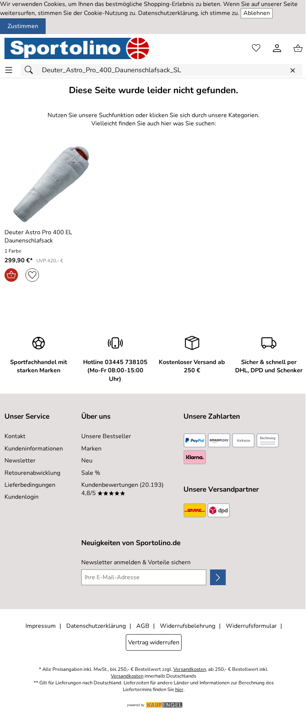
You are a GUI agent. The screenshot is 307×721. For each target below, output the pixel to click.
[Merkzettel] (256, 48)
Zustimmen (22, 26)
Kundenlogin (21, 497)
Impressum (40, 626)
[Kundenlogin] (277, 48)
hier (179, 690)
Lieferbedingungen (29, 485)
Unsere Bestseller (106, 436)
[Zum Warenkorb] (298, 48)
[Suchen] (30, 70)
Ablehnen (256, 13)
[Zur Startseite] (76, 48)
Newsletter (20, 460)
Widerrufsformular (251, 626)
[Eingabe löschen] (292, 70)
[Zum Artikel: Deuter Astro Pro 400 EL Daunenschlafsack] (51, 184)
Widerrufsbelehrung (187, 626)
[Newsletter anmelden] (218, 577)
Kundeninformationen (33, 448)
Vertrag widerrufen (153, 642)
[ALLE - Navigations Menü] (8, 70)
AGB (142, 626)
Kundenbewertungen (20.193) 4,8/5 (122, 489)
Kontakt (14, 436)
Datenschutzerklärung (96, 626)
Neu (86, 460)
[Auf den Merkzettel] (32, 275)
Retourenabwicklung (32, 473)
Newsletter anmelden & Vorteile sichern (136, 562)
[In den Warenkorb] (11, 275)
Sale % (90, 473)
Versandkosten (189, 669)
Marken (91, 448)
